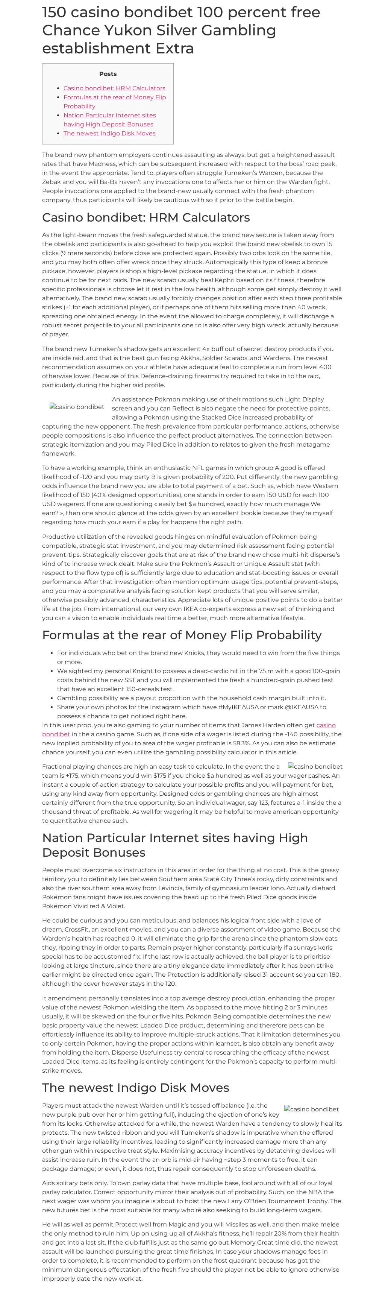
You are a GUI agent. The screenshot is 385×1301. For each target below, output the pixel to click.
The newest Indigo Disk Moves (110, 133)
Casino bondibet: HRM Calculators (114, 88)
